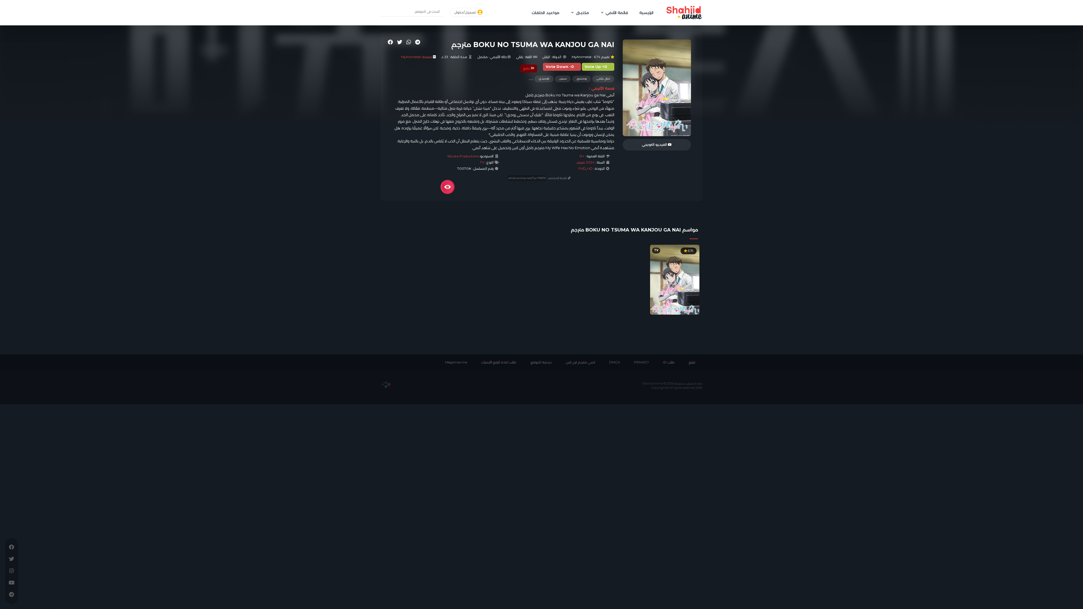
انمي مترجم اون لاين (580, 362)
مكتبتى (582, 12)
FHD (582, 169)
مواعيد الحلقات (545, 12)
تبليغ (527, 68)
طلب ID (669, 362)
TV (482, 162)
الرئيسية (646, 12)
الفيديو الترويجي (655, 145)
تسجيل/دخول (465, 12)
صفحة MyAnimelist (416, 57)
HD (590, 169)
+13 (581, 156)
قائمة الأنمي (617, 12)
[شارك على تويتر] (400, 42)
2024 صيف (585, 162)
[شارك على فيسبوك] (390, 42)
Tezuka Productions (463, 156)
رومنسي (581, 78)
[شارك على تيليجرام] (418, 42)
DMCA (614, 362)
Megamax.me (456, 362)
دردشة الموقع (541, 362)
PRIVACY (641, 362)
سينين (563, 78)
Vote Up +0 (596, 67)
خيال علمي (603, 78)
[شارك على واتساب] (408, 42)
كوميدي (544, 78)
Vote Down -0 (560, 67)
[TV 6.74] (674, 279)
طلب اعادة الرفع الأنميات (498, 362)
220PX (386, 385)
